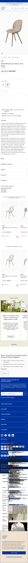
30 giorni (12, 113)
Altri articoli (14, 344)
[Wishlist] (19, 8)
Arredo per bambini (14, 479)
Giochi (10, 501)
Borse (11, 476)
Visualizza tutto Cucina (16, 443)
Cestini (12, 464)
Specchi (14, 455)
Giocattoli (12, 486)
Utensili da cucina (14, 445)
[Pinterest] (9, 435)
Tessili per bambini (14, 482)
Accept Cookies (14, 552)
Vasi (13, 450)
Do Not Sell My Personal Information (14, 557)
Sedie (9, 57)
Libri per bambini (13, 485)
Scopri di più (4, 369)
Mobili (5, 57)
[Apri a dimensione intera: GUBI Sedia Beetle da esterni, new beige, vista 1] (14, 33)
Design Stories (5, 526)
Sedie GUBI (3, 190)
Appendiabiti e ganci (15, 462)
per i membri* (18, 115)
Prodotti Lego (13, 492)
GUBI (2, 61)
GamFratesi (3, 68)
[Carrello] (22, 8)
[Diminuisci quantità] (2, 91)
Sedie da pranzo (15, 57)
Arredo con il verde (17, 457)
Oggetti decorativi (17, 449)
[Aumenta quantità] (7, 91)
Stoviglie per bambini (15, 481)
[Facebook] (5, 435)
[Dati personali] (15, 8)
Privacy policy (3, 466)
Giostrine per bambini (15, 498)
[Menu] (26, 8)
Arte (13, 453)
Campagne (5, 481)
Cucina (11, 446)
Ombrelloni (13, 471)
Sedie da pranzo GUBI (6, 188)
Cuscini (14, 452)
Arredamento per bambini (16, 484)
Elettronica (13, 475)
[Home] (1, 57)
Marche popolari (14, 504)
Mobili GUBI (3, 191)
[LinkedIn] (13, 435)
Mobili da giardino (15, 468)
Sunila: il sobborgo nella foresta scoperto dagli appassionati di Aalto (11, 317)
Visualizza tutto (13, 440)
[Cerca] (12, 8)
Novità (4, 475)
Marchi (3, 529)
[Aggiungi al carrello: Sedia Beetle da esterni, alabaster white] (17, 236)
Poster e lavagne (17, 456)
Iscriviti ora (4, 373)
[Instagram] (2, 435)
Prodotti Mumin (13, 493)
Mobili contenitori (15, 461)
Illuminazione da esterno (17, 470)
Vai (25, 393)
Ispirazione (4, 525)
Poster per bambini (14, 499)
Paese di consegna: (5, 397)
